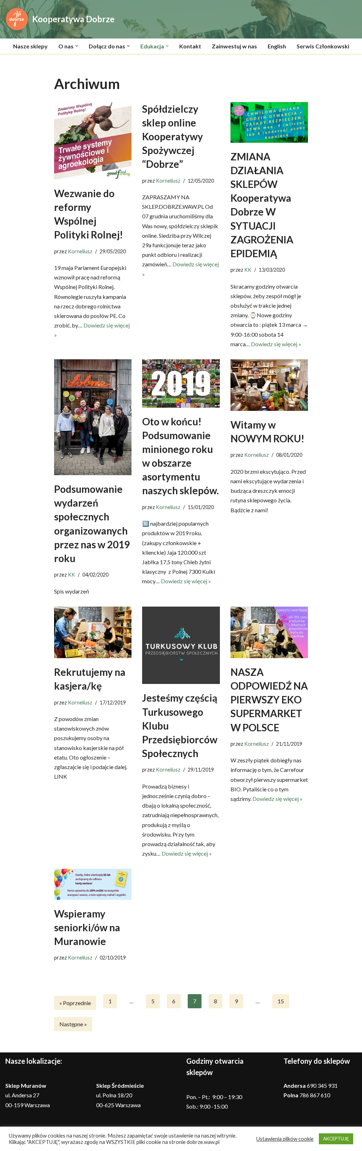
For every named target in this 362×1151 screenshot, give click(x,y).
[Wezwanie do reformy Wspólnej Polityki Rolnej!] (93, 140)
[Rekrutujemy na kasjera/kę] (93, 632)
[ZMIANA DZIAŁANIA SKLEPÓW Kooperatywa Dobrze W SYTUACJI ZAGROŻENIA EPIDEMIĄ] (269, 122)
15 (281, 1001)
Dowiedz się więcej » (276, 344)
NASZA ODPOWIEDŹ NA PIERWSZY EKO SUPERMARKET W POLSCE (269, 699)
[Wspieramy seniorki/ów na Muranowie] (93, 884)
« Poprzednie (75, 1002)
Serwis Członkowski (323, 46)
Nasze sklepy (30, 46)
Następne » (73, 1024)
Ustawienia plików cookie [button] (285, 1139)
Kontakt (190, 46)
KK (247, 270)
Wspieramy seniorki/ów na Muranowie (87, 927)
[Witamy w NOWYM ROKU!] (269, 385)
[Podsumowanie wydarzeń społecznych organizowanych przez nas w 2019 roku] (93, 417)
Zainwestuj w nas (234, 46)
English (277, 46)
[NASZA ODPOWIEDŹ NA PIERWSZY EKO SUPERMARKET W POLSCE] (269, 632)
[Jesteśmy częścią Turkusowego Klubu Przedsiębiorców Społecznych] (181, 645)
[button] (76, 46)
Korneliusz (80, 251)
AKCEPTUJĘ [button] (336, 1138)
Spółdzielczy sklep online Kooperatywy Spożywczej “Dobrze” (172, 136)
